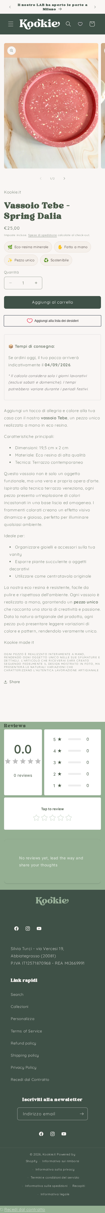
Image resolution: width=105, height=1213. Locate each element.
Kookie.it (49, 1154)
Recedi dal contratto (24, 1209)
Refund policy (23, 1043)
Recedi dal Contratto (30, 1079)
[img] (23, 762)
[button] (11, 24)
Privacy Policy (23, 1067)
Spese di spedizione (42, 235)
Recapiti (78, 1186)
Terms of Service (26, 1031)
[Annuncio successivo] (95, 7)
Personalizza (22, 1018)
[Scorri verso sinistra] (41, 178)
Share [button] (14, 681)
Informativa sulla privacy (55, 1169)
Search (17, 994)
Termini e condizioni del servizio (55, 1177)
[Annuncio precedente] (10, 7)
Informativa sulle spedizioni (46, 1186)
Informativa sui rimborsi (60, 1161)
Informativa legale (55, 1194)
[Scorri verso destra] (64, 178)
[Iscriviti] (82, 1113)
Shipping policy (25, 1055)
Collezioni (20, 1006)
